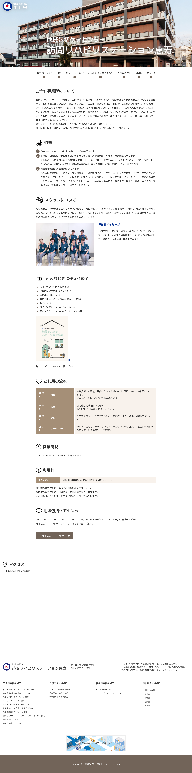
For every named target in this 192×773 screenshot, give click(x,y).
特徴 (59, 73)
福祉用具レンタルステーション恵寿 (17, 704)
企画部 (147, 701)
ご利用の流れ (124, 73)
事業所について (44, 73)
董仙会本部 (150, 689)
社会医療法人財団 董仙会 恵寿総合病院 (18, 689)
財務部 (147, 698)
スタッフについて (75, 73)
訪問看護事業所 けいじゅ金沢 (15, 712)
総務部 (147, 694)
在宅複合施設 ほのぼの (59, 697)
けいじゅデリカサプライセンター (109, 693)
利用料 (138, 73)
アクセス (151, 73)
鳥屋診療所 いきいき (11, 719)
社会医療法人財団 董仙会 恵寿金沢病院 (18, 708)
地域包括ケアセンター (53, 535)
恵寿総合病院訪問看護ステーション (17, 693)
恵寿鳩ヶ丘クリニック (12, 723)
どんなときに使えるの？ (100, 73)
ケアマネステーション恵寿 (14, 701)
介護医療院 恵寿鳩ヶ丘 (59, 693)
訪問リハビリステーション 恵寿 (16, 697)
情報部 (147, 705)
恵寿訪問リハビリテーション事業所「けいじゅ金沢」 (24, 716)
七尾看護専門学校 (103, 689)
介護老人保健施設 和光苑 (60, 689)
